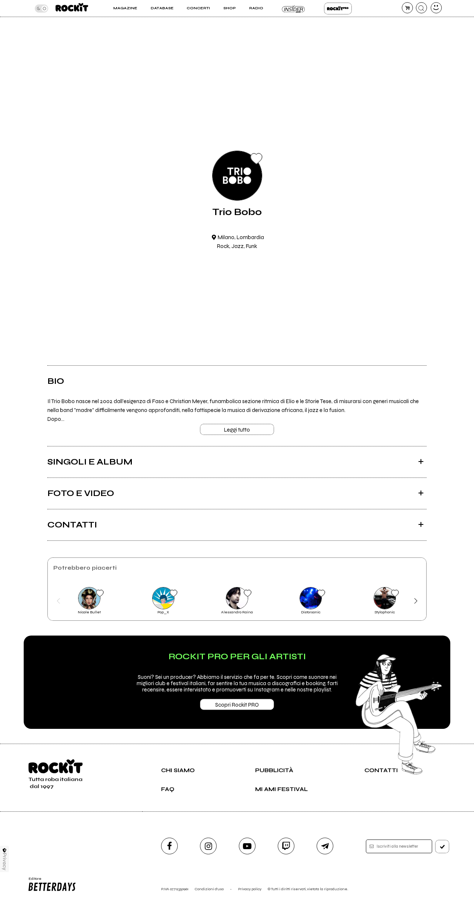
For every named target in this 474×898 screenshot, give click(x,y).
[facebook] (169, 846)
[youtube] (247, 846)
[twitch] (286, 846)
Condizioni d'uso (209, 889)
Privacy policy (249, 889)
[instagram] (208, 846)
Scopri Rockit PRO (237, 704)
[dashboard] (436, 7)
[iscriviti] (442, 846)
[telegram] (325, 846)
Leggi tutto (237, 429)
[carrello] (407, 7)
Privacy (4, 861)
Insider (293, 8)
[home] (72, 8)
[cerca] (421, 7)
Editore (32, 881)
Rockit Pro (338, 8)
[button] (58, 601)
